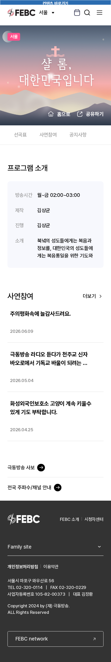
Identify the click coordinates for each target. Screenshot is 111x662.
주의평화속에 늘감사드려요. (40, 313)
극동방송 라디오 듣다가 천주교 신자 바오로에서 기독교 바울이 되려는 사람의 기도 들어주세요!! (49, 359)
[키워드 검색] (87, 12)
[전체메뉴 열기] (99, 12)
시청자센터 (94, 519)
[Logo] (21, 13)
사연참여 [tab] (48, 135)
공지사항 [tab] (78, 135)
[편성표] (77, 12)
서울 (43, 12)
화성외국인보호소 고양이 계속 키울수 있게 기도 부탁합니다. (50, 407)
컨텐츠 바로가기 (55, 3)
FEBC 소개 (69, 519)
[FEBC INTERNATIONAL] (23, 519)
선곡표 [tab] (20, 135)
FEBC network (31, 639)
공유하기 (95, 114)
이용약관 (51, 566)
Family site (19, 547)
